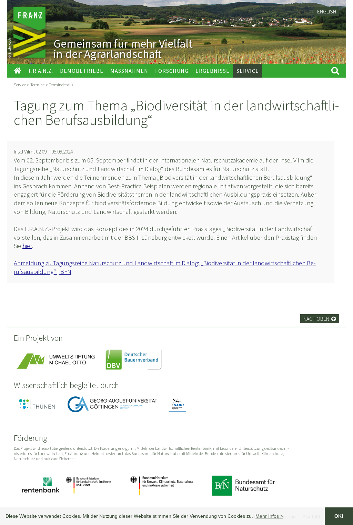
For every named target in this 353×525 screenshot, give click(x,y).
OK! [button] (338, 516)
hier (27, 246)
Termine (37, 84)
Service (20, 84)
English (326, 11)
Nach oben (319, 318)
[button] (269, 516)
